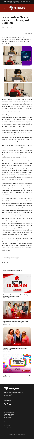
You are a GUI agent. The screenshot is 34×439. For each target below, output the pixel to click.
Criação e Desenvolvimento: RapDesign (17, 434)
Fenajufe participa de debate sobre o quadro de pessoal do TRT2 (15, 348)
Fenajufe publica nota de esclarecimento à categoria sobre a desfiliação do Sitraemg (16, 295)
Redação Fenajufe (7, 27)
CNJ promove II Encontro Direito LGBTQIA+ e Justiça (16, 375)
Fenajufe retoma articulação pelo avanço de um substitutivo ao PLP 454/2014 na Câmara (15, 322)
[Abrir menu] (29, 7)
